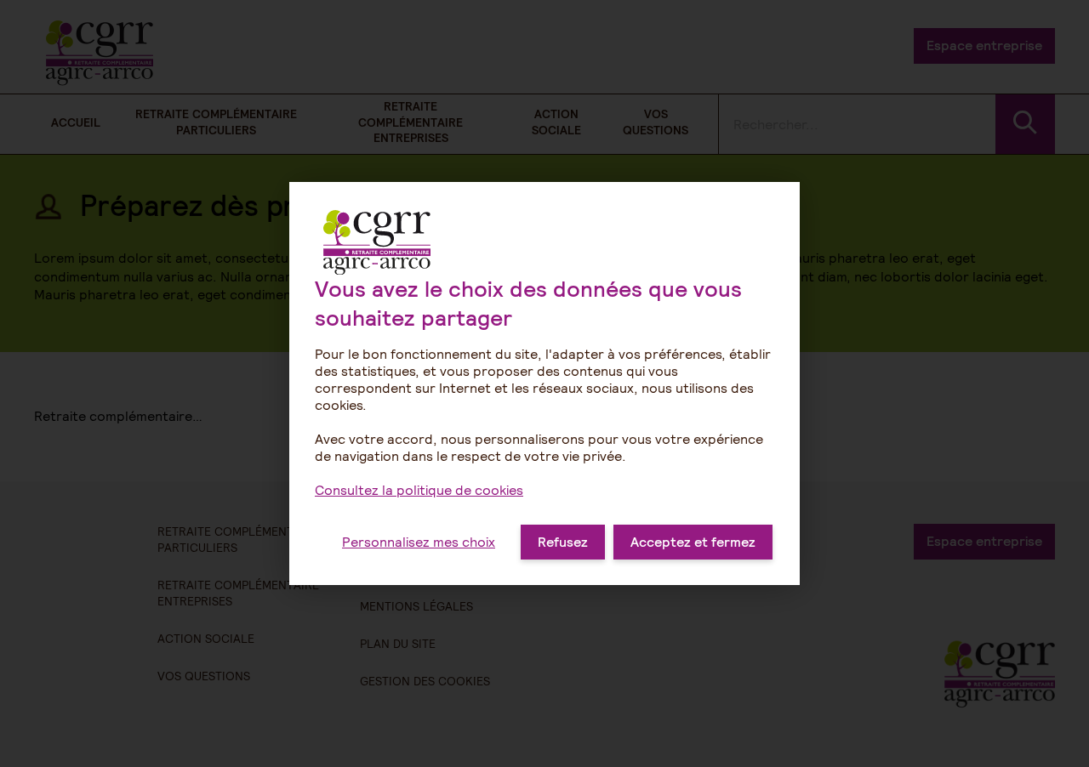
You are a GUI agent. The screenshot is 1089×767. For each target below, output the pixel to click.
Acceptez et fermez (692, 542)
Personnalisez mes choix (418, 542)
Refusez (563, 542)
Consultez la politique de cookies (419, 490)
